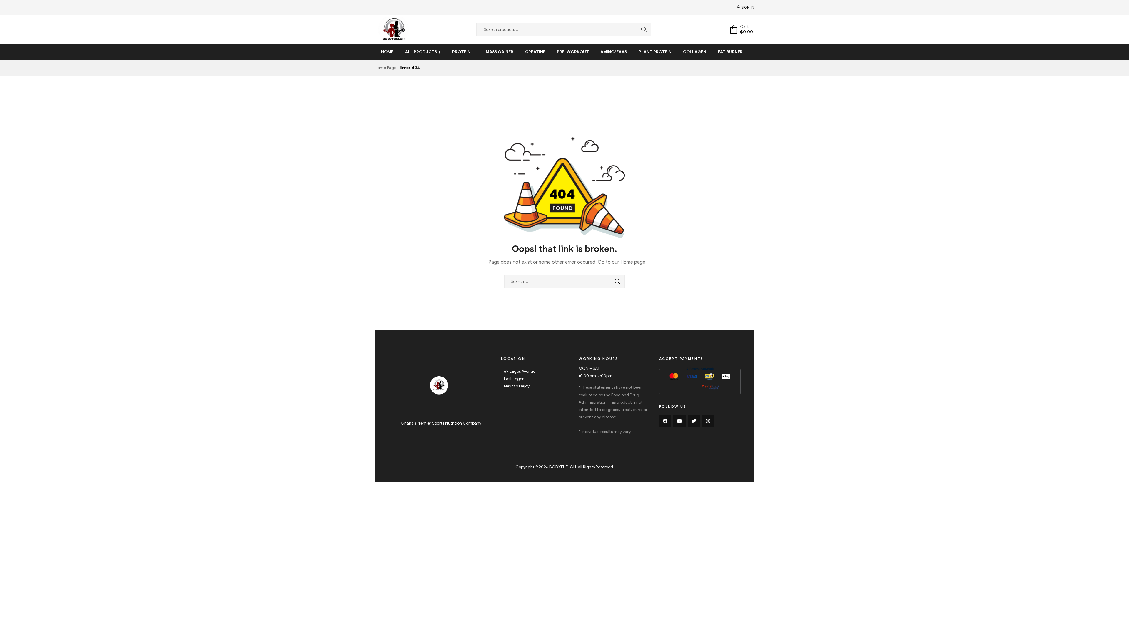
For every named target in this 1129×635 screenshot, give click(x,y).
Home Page (385, 67)
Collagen (694, 51)
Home (387, 51)
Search (642, 29)
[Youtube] (679, 421)
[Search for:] (564, 281)
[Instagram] (708, 421)
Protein (461, 51)
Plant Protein (655, 51)
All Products (421, 51)
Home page (632, 262)
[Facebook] (665, 421)
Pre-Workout (573, 51)
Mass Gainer (499, 51)
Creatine (535, 51)
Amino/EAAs (613, 51)
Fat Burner (730, 51)
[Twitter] (694, 421)
